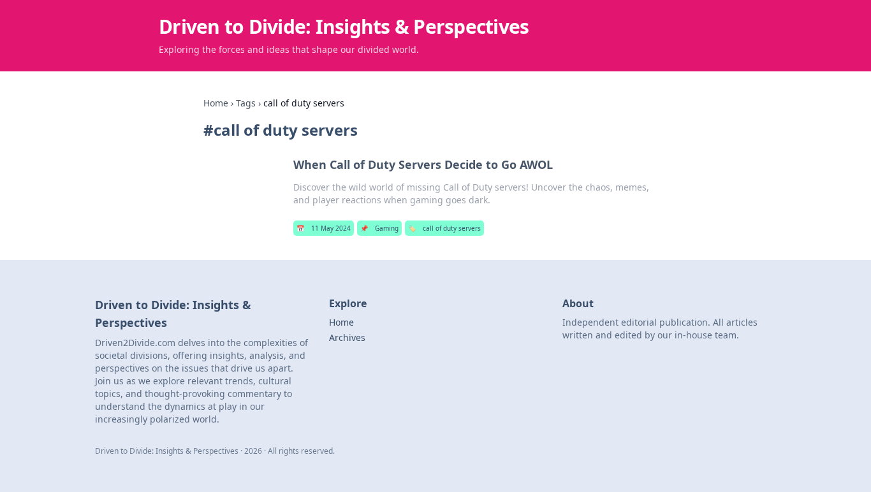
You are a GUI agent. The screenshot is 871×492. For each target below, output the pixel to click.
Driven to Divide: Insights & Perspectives (344, 26)
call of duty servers (444, 228)
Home (215, 103)
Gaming (379, 228)
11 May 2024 (323, 228)
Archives (347, 337)
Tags (246, 103)
